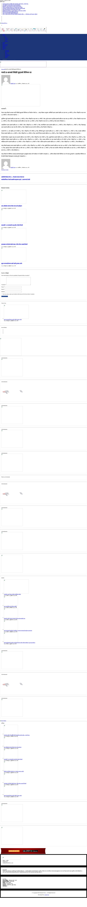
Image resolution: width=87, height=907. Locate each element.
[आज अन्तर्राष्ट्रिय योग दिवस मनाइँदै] (11, 605)
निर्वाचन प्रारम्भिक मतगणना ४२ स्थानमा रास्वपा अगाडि (12, 7)
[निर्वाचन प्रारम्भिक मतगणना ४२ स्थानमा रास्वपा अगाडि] (11, 770)
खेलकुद (6, 41)
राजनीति (6, 39)
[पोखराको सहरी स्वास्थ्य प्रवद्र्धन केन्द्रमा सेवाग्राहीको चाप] (11, 617)
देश (5, 36)
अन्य (3, 49)
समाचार (4, 35)
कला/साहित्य (7, 55)
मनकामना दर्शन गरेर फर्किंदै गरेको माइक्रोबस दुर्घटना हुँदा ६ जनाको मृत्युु (15, 3)
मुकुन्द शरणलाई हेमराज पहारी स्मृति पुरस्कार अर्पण (11, 9)
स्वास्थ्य (6, 53)
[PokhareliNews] (3, 23)
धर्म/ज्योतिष (7, 51)
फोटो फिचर (5, 45)
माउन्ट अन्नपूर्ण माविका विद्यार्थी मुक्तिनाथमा (10, 13)
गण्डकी (4, 42)
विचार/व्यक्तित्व (5, 44)
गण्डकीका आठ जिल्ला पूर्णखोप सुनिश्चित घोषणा (12, 594)
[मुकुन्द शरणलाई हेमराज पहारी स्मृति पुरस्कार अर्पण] (13, 261)
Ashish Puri (46, 894)
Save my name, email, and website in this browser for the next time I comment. (19, 294)
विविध (6, 57)
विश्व (6, 37)
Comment (3, 284)
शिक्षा (6, 52)
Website (3, 291)
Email (2, 289)
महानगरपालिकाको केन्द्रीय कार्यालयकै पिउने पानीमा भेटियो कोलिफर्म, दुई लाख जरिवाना (19, 642)
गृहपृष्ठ (4, 34)
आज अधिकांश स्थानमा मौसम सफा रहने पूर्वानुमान (11, 5)
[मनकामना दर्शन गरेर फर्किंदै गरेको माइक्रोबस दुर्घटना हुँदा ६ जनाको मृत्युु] (11, 734)
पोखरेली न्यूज (13, 83)
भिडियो (4, 47)
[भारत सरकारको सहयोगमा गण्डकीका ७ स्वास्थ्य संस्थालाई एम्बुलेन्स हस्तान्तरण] (11, 629)
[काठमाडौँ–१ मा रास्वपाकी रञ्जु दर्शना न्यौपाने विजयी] (13, 222)
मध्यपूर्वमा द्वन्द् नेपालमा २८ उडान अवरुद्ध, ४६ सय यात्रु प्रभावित (14, 10)
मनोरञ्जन (4, 48)
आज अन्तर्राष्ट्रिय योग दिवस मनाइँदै (10, 606)
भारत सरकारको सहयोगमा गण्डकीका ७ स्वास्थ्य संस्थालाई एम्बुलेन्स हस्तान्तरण (18, 630)
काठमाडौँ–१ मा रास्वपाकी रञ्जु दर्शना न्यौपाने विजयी (12, 6)
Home (2, 69)
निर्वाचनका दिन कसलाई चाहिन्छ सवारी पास (10, 11)
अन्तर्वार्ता (6, 56)
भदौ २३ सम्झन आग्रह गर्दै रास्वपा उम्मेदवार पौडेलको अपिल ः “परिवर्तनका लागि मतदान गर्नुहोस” (20, 14)
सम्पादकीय (7, 50)
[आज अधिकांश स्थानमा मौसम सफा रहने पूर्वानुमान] (13, 203)
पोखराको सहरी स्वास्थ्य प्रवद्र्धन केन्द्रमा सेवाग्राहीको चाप (14, 618)
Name (3, 286)
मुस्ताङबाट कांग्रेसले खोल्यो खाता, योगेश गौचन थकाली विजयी (14, 8)
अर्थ (5, 40)
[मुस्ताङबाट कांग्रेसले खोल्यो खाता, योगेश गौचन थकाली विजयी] (13, 241)
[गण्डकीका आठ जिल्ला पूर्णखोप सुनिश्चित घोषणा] (16, 593)
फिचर (4, 43)
